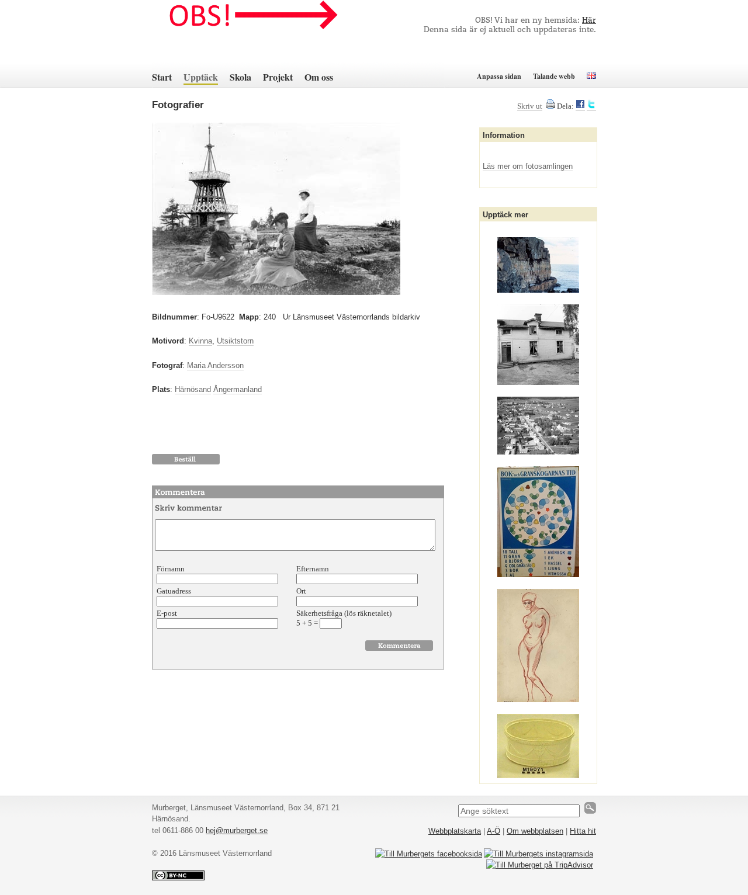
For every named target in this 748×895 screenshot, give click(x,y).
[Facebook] (580, 106)
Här (589, 21)
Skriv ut (529, 106)
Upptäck (200, 77)
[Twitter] (591, 106)
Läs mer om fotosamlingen (528, 166)
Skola (240, 77)
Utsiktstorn (235, 341)
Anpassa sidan (499, 76)
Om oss (318, 77)
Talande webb (554, 76)
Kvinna (200, 341)
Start (162, 77)
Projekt (278, 77)
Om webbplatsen (535, 831)
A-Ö (493, 831)
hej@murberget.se (237, 830)
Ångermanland (237, 389)
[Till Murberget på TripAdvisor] (539, 865)
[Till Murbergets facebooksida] (428, 853)
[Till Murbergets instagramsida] (538, 853)
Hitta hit (583, 831)
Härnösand (193, 389)
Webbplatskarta (454, 831)
